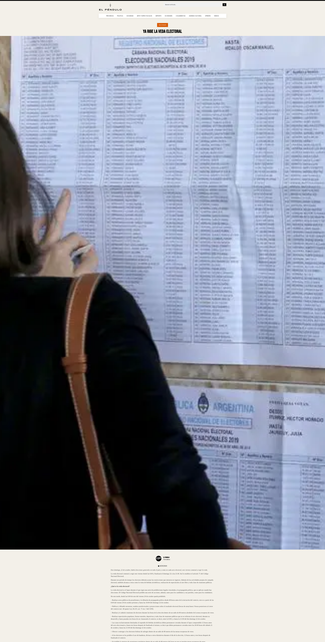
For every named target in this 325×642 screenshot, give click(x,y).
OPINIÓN (207, 16)
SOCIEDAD (130, 16)
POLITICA (120, 16)
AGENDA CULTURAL (195, 16)
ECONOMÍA (168, 16)
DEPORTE (158, 16)
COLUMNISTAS (180, 16)
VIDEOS (216, 16)
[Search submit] (224, 4)
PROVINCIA (110, 16)
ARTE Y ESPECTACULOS (144, 16)
